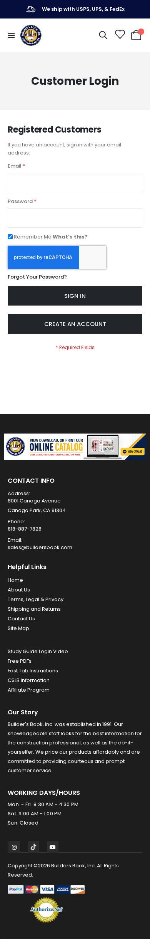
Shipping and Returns (34, 609)
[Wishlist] (119, 35)
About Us (19, 589)
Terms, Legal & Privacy (35, 599)
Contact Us (21, 618)
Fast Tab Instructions (33, 670)
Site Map (18, 628)
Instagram (14, 847)
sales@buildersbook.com (40, 547)
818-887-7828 (25, 528)
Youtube (52, 847)
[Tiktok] (33, 847)
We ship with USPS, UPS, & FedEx (83, 9)
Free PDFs (20, 661)
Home (15, 580)
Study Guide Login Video (38, 651)
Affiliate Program (29, 690)
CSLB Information (29, 680)
